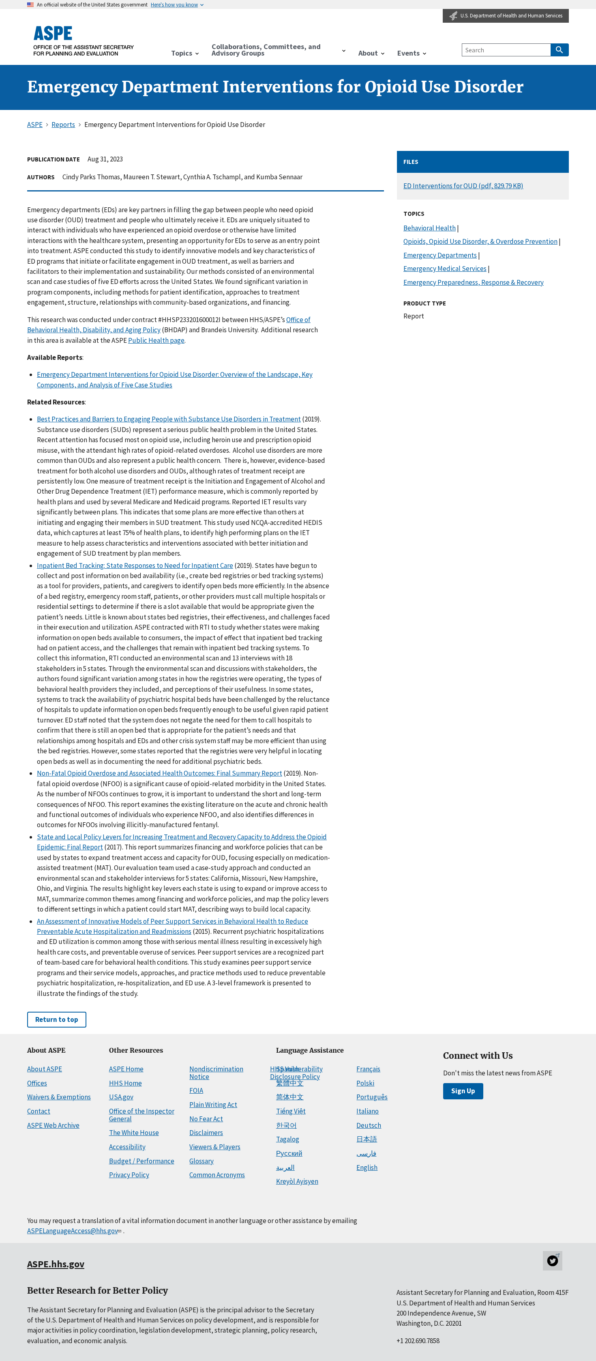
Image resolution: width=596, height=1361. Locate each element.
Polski (365, 1083)
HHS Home (125, 1083)
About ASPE (44, 1068)
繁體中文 (290, 1083)
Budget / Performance (141, 1161)
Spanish (287, 1068)
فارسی (366, 1153)
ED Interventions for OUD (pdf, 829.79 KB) (463, 185)
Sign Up (463, 1090)
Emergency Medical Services (445, 268)
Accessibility (127, 1146)
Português (372, 1096)
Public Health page (156, 340)
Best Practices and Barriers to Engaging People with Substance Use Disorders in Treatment (169, 419)
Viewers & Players (214, 1146)
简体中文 (290, 1096)
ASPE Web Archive (53, 1125)
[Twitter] (552, 1261)
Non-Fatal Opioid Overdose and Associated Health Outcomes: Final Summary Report (159, 773)
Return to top (56, 1019)
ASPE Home (126, 1068)
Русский (289, 1153)
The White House (134, 1132)
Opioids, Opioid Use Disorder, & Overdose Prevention (480, 241)
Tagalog (287, 1139)
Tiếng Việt (291, 1111)
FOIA (196, 1090)
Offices (37, 1083)
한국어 (286, 1125)
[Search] (560, 49)
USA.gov (121, 1096)
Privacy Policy (129, 1174)
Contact (38, 1111)
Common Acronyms (217, 1174)
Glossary (201, 1161)
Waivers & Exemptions (59, 1096)
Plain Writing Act (213, 1104)
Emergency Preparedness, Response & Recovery (473, 282)
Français (368, 1068)
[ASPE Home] (84, 40)
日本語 (366, 1139)
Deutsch (368, 1125)
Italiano (367, 1111)
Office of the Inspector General (141, 1115)
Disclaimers (206, 1132)
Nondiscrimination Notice (216, 1072)
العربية (285, 1167)
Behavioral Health (429, 228)
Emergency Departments (440, 255)
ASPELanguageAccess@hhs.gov (72, 1230)
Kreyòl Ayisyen (297, 1181)
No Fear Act (206, 1118)
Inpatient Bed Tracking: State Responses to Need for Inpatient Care (135, 565)
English (366, 1167)
